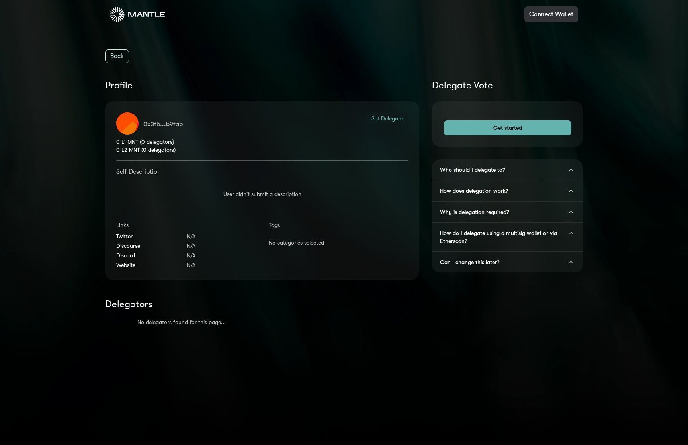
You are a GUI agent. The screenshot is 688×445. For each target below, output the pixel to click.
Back (117, 56)
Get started (507, 128)
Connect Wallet (551, 14)
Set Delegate (387, 118)
